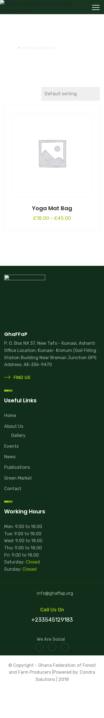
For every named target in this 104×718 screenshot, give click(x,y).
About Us (13, 426)
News (10, 456)
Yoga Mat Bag (52, 208)
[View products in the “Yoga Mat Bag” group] (52, 151)
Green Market (18, 478)
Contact (12, 488)
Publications (17, 467)
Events (11, 446)
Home (10, 415)
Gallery (18, 435)
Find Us (21, 377)
